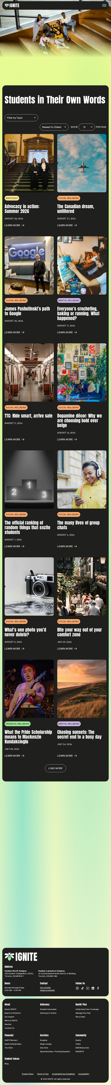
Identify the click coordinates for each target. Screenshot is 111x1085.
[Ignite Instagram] (77, 988)
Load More (55, 768)
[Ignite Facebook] (98, 988)
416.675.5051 (45, 988)
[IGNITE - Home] (12, 5)
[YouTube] (87, 988)
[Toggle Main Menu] (104, 5)
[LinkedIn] (93, 988)
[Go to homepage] (21, 956)
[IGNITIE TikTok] (82, 988)
